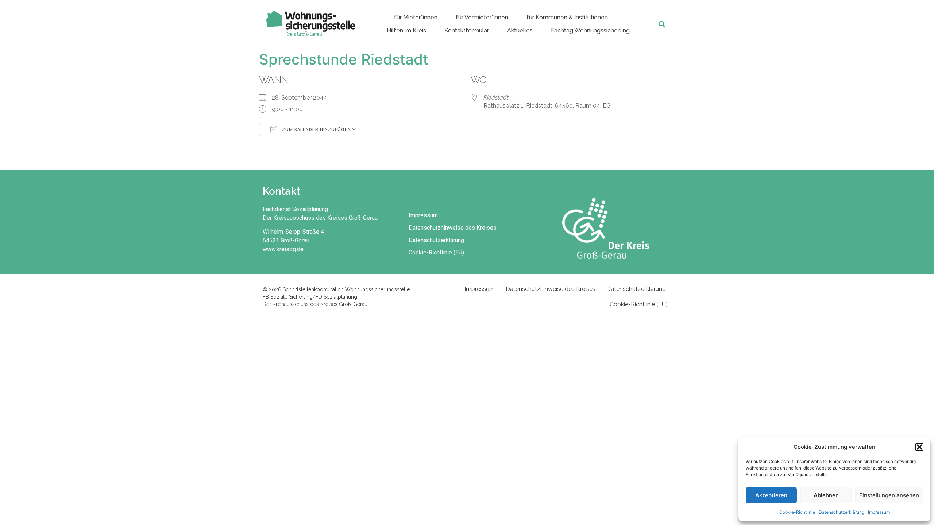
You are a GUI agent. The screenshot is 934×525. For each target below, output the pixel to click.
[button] (919, 447)
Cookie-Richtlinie (797, 512)
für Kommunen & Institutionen (567, 17)
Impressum (879, 512)
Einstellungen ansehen (889, 495)
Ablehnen (826, 495)
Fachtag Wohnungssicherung (590, 30)
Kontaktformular (466, 30)
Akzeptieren (771, 495)
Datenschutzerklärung (841, 512)
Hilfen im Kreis (406, 30)
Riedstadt (496, 97)
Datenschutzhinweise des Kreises (453, 227)
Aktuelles (520, 30)
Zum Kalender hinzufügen (316, 129)
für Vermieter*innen (482, 17)
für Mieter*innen (415, 17)
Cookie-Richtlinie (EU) (436, 252)
